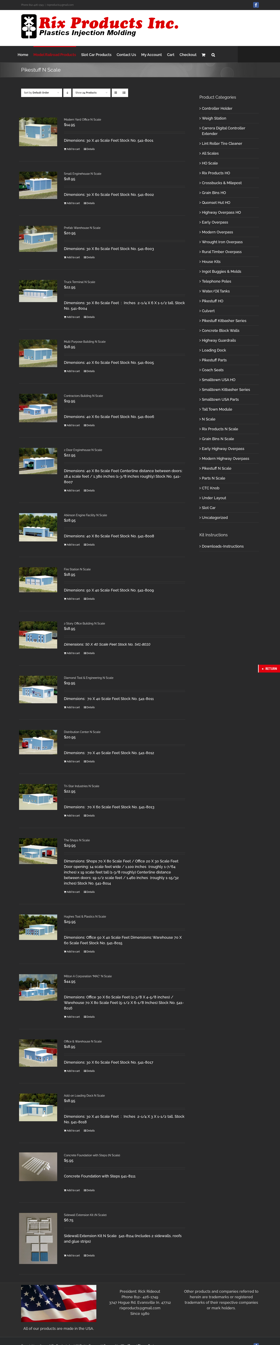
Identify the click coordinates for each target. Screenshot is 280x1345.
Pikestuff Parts (214, 360)
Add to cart (73, 149)
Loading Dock (214, 350)
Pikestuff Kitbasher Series (224, 321)
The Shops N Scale (77, 840)
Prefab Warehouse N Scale (82, 227)
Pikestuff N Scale (216, 468)
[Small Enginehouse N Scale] (38, 185)
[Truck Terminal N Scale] (38, 291)
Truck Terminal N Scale (79, 282)
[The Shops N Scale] (38, 851)
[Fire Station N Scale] (38, 579)
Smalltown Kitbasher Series (226, 389)
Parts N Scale (213, 478)
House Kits (211, 261)
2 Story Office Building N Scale (84, 623)
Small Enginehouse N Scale (82, 173)
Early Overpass (215, 222)
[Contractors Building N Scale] (38, 408)
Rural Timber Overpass (222, 252)
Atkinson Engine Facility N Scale (85, 515)
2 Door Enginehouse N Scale (83, 450)
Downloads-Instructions (223, 546)
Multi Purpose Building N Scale (85, 341)
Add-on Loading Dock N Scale (84, 1095)
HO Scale (210, 163)
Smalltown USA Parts (220, 399)
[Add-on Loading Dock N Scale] (38, 1107)
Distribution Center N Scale (82, 732)
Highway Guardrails (219, 340)
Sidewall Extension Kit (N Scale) (85, 1215)
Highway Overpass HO (221, 212)
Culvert (208, 311)
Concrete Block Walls (220, 330)
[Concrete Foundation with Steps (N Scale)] (38, 1166)
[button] (213, 54)
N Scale (208, 419)
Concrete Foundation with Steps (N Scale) (92, 1155)
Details (91, 149)
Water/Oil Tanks (216, 291)
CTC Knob (210, 488)
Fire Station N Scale (77, 569)
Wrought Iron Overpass (222, 242)
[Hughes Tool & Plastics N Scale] (38, 927)
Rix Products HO (216, 173)
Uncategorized (215, 517)
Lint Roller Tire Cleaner (222, 143)
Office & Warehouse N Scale (83, 1041)
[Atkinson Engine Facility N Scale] (38, 527)
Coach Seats (213, 370)
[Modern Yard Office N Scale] (38, 132)
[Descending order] (67, 93)
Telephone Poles (216, 281)
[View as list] (124, 93)
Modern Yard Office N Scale (82, 119)
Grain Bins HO (214, 193)
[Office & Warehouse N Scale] (38, 1053)
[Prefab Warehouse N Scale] (38, 239)
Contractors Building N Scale (83, 395)
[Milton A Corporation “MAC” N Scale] (38, 987)
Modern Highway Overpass (225, 458)
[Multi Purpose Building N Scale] (38, 353)
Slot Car (209, 508)
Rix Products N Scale (220, 429)
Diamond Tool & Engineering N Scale (88, 677)
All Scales (210, 153)
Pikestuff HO (212, 301)
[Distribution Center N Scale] (38, 742)
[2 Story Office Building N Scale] (38, 635)
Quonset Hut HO (216, 202)
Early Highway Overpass (223, 448)
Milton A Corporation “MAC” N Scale (88, 976)
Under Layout (214, 498)
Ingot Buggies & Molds (221, 271)
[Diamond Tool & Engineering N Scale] (38, 689)
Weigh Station (214, 118)
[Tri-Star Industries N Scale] (38, 797)
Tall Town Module (217, 409)
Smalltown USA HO (218, 380)
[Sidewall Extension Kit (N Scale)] (38, 1238)
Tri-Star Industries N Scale (81, 786)
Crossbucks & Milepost (222, 183)
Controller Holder (217, 108)
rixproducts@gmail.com (60, 4)
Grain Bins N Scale (218, 439)
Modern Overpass (217, 232)
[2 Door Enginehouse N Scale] (38, 461)
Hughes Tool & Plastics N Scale (85, 916)
